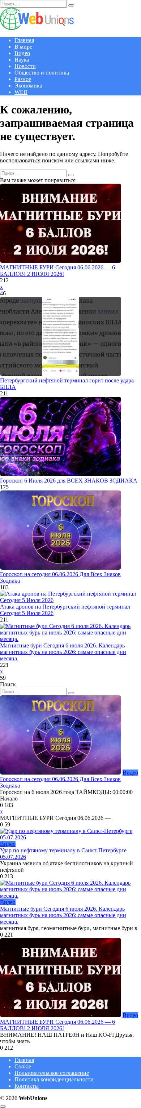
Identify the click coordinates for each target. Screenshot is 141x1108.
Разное (22, 79)
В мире (23, 47)
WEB (20, 92)
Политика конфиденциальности (54, 1079)
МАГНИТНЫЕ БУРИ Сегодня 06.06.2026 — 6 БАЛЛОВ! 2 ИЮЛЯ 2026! (57, 270)
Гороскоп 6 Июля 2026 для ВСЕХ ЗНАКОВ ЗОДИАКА (68, 480)
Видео (22, 53)
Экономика (28, 85)
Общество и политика (41, 72)
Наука (21, 60)
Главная (24, 40)
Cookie (22, 1066)
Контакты (26, 1086)
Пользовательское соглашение (51, 1073)
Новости (25, 66)
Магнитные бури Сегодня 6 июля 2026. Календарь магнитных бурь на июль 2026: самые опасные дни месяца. (63, 651)
